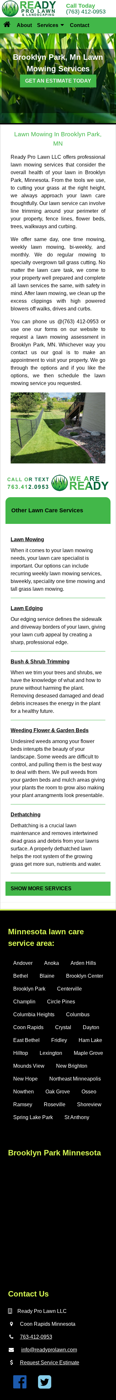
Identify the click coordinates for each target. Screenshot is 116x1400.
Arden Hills (83, 963)
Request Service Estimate (49, 1362)
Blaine (47, 976)
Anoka (51, 963)
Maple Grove (88, 1053)
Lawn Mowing (27, 539)
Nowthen (23, 1091)
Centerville (69, 989)
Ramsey (22, 1104)
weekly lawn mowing (37, 247)
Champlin (24, 1001)
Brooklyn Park (29, 989)
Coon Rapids (28, 1027)
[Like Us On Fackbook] (20, 1385)
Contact (79, 25)
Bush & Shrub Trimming (40, 661)
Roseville (54, 1104)
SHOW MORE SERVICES (41, 888)
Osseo (89, 1091)
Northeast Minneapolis (75, 1078)
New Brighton (71, 1066)
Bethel (20, 976)
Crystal (63, 1027)
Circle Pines (61, 1001)
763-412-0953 (36, 1337)
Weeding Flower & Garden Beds (50, 730)
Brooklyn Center (84, 976)
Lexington (51, 1053)
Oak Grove (57, 1091)
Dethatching (26, 814)
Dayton (91, 1027)
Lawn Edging (27, 608)
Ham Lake (90, 1040)
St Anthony (76, 1117)
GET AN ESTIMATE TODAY (58, 81)
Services (48, 25)
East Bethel (26, 1040)
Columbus (78, 1014)
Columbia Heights (33, 1014)
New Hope (25, 1078)
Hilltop (20, 1053)
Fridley (59, 1040)
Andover (23, 963)
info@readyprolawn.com (49, 1349)
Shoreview (89, 1104)
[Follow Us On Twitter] (44, 1385)
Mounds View (28, 1066)
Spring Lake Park (33, 1117)
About (24, 25)
